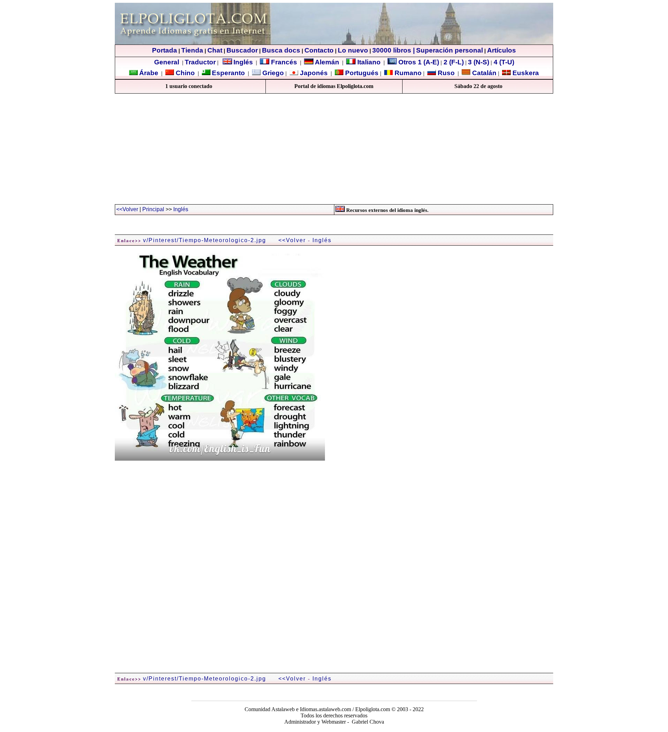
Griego (272, 73)
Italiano (368, 62)
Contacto (319, 50)
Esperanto (228, 73)
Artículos (501, 50)
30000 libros (391, 50)
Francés (283, 62)
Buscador (242, 50)
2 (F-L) (453, 62)
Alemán (327, 62)
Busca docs (281, 50)
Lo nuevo (353, 50)
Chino (184, 73)
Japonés (313, 73)
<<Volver (127, 209)
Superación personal (449, 50)
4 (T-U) (503, 62)
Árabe (148, 73)
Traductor (200, 62)
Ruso (445, 73)
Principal (153, 209)
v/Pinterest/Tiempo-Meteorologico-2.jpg (204, 240)
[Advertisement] (334, 152)
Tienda (192, 50)
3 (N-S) (478, 62)
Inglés (243, 62)
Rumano (407, 73)
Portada (164, 50)
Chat (214, 50)
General (166, 62)
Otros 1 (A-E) (418, 62)
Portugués (361, 73)
